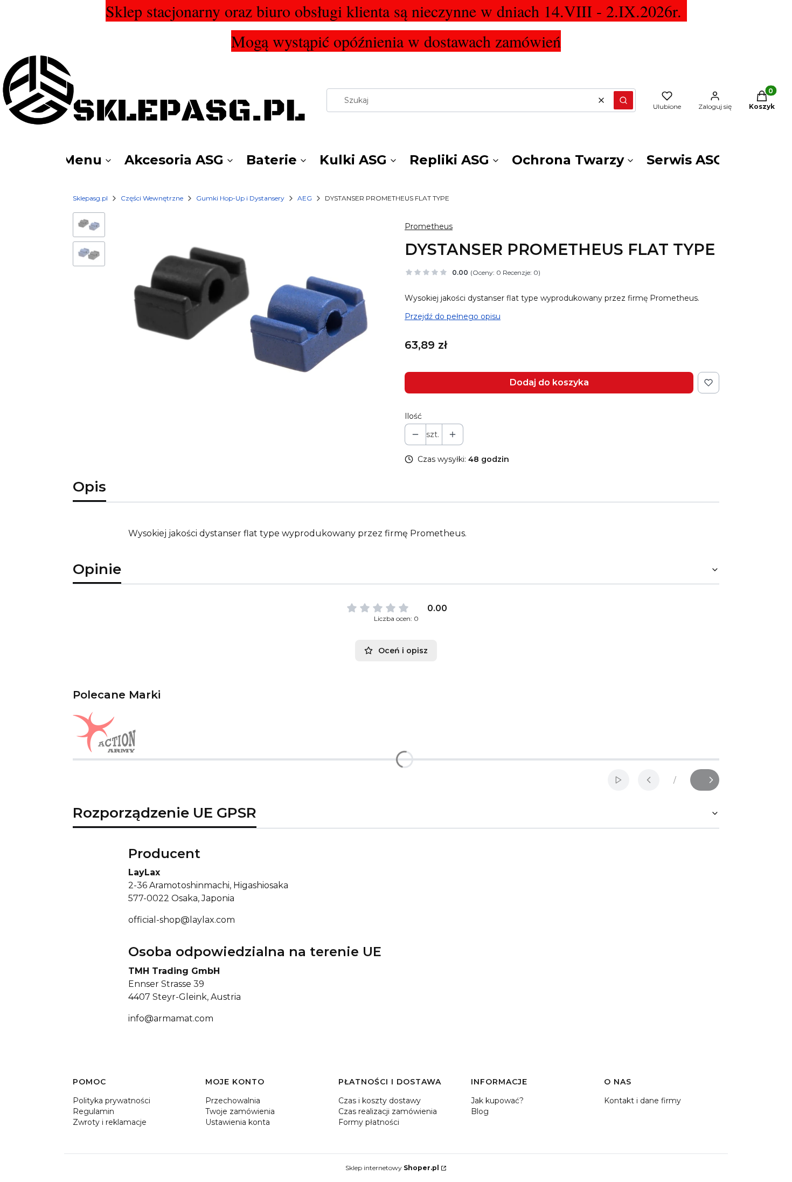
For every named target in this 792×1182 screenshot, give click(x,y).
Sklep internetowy (392, 1168)
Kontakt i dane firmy (642, 1100)
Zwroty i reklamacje (110, 1122)
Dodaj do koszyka (549, 382)
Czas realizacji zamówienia (387, 1111)
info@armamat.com (170, 1018)
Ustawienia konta (237, 1122)
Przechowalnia (232, 1100)
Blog (480, 1111)
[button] (623, 100)
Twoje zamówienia (240, 1111)
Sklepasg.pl (90, 198)
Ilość (413, 416)
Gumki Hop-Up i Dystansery (240, 198)
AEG (304, 198)
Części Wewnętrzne (152, 198)
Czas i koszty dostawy (379, 1100)
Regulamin (93, 1111)
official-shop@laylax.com (181, 920)
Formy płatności (368, 1122)
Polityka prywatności (111, 1100)
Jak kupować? (497, 1100)
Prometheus (429, 226)
